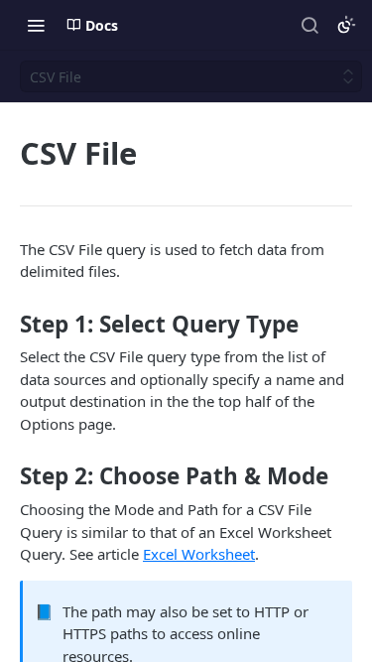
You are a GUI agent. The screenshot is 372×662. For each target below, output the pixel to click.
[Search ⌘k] (309, 25)
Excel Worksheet (199, 554)
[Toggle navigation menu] (36, 25)
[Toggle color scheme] (346, 25)
